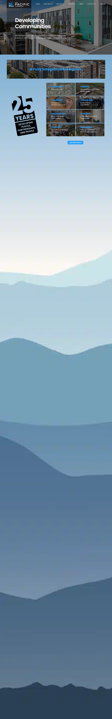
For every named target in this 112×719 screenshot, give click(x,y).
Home (38, 4)
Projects (72, 4)
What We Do (48, 4)
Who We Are (60, 4)
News (81, 4)
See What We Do (75, 143)
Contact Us (91, 4)
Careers (103, 4)
